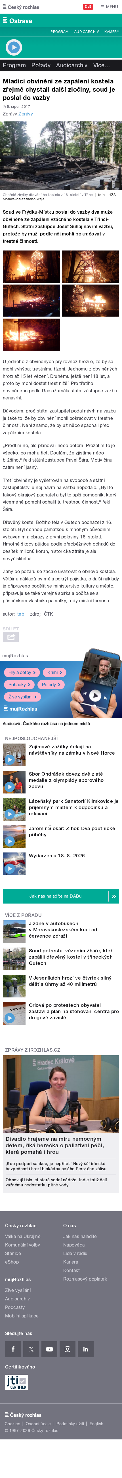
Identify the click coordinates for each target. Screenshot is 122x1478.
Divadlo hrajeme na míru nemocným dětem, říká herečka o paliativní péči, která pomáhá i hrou (55, 1145)
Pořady (41, 65)
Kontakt (71, 1270)
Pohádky (17, 684)
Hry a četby (20, 672)
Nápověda (74, 1245)
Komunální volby (22, 1245)
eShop (12, 1262)
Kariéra (70, 1262)
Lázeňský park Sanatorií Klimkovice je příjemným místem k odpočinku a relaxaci (74, 807)
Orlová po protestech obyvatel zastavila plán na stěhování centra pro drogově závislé (74, 1011)
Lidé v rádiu (75, 1253)
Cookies (12, 1424)
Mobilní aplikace (22, 1316)
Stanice (13, 1253)
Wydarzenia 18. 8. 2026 (57, 855)
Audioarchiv (86, 32)
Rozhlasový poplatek (85, 1279)
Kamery (111, 32)
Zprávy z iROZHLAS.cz (32, 1050)
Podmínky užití (70, 1424)
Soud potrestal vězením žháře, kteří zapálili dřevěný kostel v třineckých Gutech (71, 957)
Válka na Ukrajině (23, 1236)
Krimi (52, 672)
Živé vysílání (20, 697)
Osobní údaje (38, 1424)
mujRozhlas (15, 655)
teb (20, 614)
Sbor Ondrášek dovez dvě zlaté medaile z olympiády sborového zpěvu (66, 780)
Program (59, 32)
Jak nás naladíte (80, 1236)
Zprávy (25, 114)
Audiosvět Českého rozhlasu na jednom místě (46, 723)
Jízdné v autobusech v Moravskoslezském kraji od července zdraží (63, 930)
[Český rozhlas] (21, 7)
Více (101, 65)
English (96, 1424)
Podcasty (15, 1307)
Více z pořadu (23, 915)
